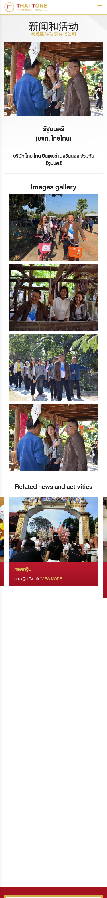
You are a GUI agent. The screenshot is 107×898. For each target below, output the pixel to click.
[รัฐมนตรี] (53, 227)
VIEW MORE (51, 579)
